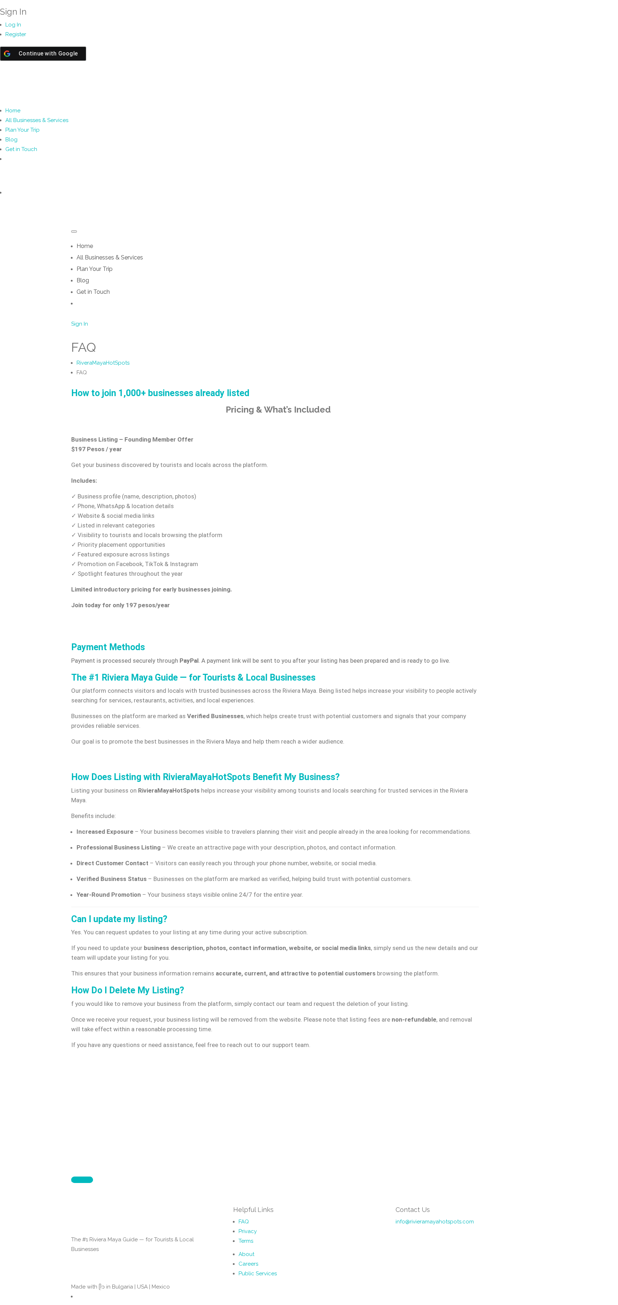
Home (12, 110)
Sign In (79, 324)
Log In (13, 24)
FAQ (244, 1221)
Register (15, 34)
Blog (11, 139)
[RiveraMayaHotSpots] (89, 85)
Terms (246, 1241)
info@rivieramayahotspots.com (435, 1221)
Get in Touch (21, 149)
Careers (248, 1264)
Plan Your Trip (22, 130)
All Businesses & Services (36, 120)
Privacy (248, 1231)
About (246, 1254)
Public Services (258, 1273)
